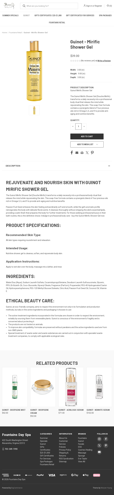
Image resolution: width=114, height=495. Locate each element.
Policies (62, 447)
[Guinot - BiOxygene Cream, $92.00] (43, 387)
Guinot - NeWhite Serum (98, 410)
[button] (103, 61)
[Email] (76, 153)
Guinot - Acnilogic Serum (71, 410)
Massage (82, 453)
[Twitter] (87, 153)
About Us (63, 438)
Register (98, 6)
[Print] (82, 153)
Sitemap (63, 461)
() (110, 6)
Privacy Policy (65, 450)
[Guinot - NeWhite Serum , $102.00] (99, 387)
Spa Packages (105, 15)
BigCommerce (16, 488)
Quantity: (75, 120)
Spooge (81, 456)
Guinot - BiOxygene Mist (13, 410)
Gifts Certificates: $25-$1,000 (47, 15)
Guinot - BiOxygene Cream (39, 411)
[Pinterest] (92, 153)
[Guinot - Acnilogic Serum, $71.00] (71, 387)
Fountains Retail (57, 22)
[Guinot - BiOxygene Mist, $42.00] (15, 387)
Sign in (89, 6)
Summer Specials (10, 15)
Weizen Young (106, 488)
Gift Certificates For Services (80, 15)
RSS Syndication (66, 459)
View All (81, 461)
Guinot (26, 15)
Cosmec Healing (85, 450)
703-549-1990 (11, 449)
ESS (80, 447)
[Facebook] (71, 153)
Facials (81, 444)
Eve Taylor (82, 459)
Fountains (82, 438)
